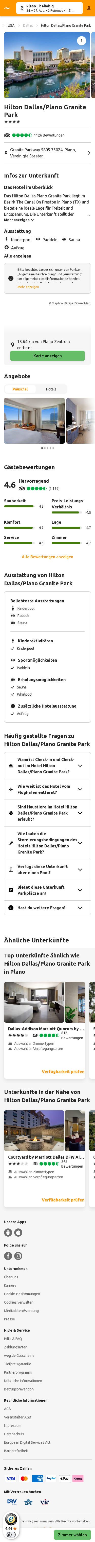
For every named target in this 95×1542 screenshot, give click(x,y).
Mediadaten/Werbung (21, 1311)
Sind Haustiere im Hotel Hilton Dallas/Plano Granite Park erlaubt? (47, 813)
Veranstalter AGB (17, 1417)
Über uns (11, 1277)
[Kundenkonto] (89, 8)
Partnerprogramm (18, 1372)
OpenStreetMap (78, 303)
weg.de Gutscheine (19, 1356)
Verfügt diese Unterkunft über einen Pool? (42, 869)
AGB (7, 1409)
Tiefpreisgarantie (17, 1364)
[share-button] (81, 40)
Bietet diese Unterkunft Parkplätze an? (41, 890)
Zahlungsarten (15, 1347)
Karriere (10, 1285)
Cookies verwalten (18, 1302)
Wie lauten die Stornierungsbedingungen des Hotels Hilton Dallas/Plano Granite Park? (47, 842)
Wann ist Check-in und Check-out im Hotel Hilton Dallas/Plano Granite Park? (45, 765)
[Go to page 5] (53, 448)
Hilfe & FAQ (13, 1339)
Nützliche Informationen (23, 1381)
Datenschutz (14, 1434)
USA (11, 25)
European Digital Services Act (27, 1442)
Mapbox (57, 303)
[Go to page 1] (42, 448)
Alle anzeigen (17, 256)
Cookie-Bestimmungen (22, 1294)
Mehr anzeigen (28, 287)
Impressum (12, 1426)
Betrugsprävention (19, 1389)
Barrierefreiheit (16, 1451)
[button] (47, 65)
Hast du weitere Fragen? (41, 907)
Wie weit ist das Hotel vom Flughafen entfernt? (43, 789)
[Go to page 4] (50, 448)
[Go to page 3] (47, 448)
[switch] (11, 1534)
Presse (9, 1319)
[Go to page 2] (45, 448)
